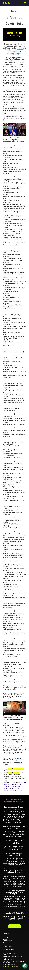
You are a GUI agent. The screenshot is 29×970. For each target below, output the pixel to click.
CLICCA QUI (22, 782)
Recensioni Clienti (8, 949)
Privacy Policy (7, 946)
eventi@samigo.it (12, 966)
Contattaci (14, 926)
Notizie (5, 942)
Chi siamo (6, 948)
